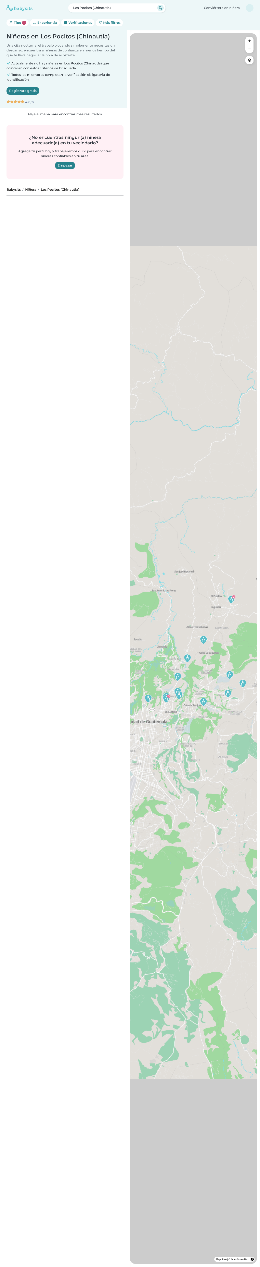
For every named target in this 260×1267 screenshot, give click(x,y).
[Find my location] (249, 60)
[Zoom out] (249, 49)
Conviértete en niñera (222, 8)
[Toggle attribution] (252, 1259)
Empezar (65, 165)
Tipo (19, 23)
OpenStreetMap (240, 1259)
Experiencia (47, 23)
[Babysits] (19, 8)
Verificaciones (80, 23)
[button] (203, 702)
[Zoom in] (249, 41)
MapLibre (221, 1259)
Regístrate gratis (23, 91)
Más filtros (111, 23)
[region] (193, 648)
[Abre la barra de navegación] (250, 8)
